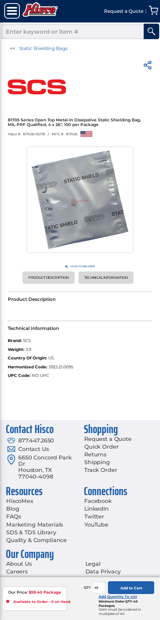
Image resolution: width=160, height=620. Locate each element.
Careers (17, 571)
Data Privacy (103, 571)
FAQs (13, 516)
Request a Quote (108, 439)
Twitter (94, 516)
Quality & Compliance (36, 540)
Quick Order (101, 447)
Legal (93, 564)
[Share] (147, 66)
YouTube (96, 525)
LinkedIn (96, 509)
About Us (19, 564)
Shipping (97, 462)
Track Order (100, 470)
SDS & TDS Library (31, 532)
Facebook (98, 501)
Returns (95, 454)
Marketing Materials (34, 525)
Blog (12, 509)
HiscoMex (19, 501)
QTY (87, 587)
